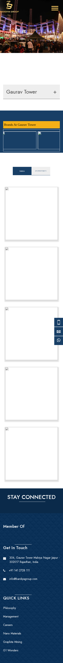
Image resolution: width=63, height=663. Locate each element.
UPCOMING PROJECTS (41, 171)
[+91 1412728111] (58, 342)
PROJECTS (22, 171)
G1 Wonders (10, 650)
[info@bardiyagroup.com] (58, 333)
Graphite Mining (12, 642)
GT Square (31, 333)
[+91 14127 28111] (58, 324)
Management (10, 616)
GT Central (31, 213)
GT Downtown (31, 453)
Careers (8, 625)
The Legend (31, 393)
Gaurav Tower (21, 92)
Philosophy (9, 608)
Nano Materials (12, 633)
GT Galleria (32, 273)
